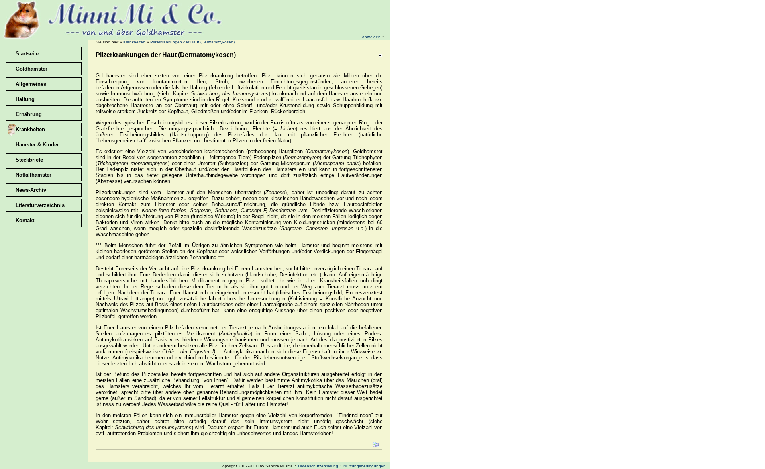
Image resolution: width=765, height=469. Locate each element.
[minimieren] (380, 55)
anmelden (371, 37)
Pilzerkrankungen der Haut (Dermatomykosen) (192, 42)
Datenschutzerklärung (318, 466)
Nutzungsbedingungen (364, 466)
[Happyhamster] (113, 37)
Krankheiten (134, 42)
